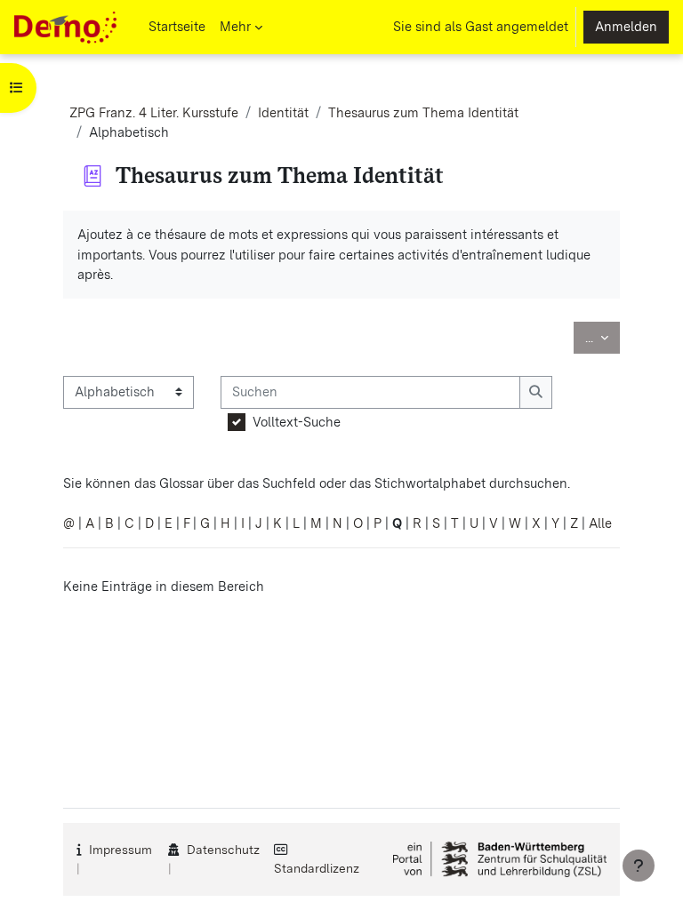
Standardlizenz (316, 868)
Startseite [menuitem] (177, 27)
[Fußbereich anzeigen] (639, 866)
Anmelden (626, 27)
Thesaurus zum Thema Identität (423, 113)
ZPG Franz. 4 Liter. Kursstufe (153, 113)
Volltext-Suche (297, 422)
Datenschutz (223, 849)
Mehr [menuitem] (235, 27)
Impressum (120, 849)
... (602, 337)
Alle (600, 523)
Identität (283, 113)
